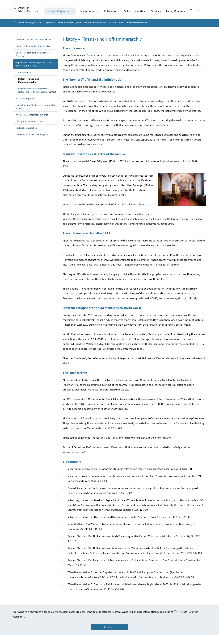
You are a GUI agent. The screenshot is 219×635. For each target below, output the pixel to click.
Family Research (175, 11)
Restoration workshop (26, 127)
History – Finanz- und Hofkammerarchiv (34, 80)
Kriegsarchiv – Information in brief (32, 114)
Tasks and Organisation (59, 11)
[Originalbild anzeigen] (182, 189)
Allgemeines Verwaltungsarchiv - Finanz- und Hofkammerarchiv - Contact (37, 90)
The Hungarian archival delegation (32, 134)
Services (156, 11)
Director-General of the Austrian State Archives (33, 54)
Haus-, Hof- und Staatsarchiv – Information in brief (36, 107)
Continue (109, 627)
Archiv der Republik (25, 98)
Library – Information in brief (29, 121)
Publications (111, 11)
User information (88, 11)
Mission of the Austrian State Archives (33, 39)
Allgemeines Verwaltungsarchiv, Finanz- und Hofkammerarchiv (75, 22)
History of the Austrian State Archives (33, 46)
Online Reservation (135, 11)
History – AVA (24, 72)
